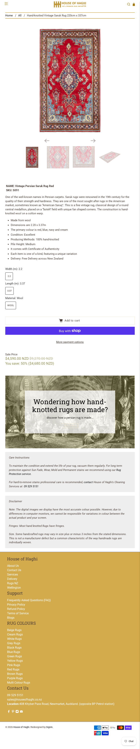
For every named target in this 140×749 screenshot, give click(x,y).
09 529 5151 (31, 486)
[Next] (93, 140)
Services (12, 574)
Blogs (10, 617)
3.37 (9, 290)
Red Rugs (13, 669)
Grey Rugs (13, 643)
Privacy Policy (16, 604)
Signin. (49, 727)
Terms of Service (18, 613)
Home (9, 15)
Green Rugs (14, 656)
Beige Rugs (14, 630)
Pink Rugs (13, 665)
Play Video (70, 425)
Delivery (12, 579)
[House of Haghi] (70, 4)
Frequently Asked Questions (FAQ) (29, 600)
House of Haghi (21, 727)
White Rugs (14, 639)
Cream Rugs (15, 634)
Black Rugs (14, 647)
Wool (10, 305)
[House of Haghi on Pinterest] (13, 712)
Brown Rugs (15, 674)
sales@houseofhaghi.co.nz (24, 699)
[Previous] (47, 140)
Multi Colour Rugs (18, 682)
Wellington (14, 587)
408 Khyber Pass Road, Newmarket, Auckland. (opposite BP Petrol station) (60, 704)
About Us (13, 565)
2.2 (9, 276)
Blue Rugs (13, 652)
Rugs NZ (12, 583)
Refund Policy (16, 609)
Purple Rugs (15, 678)
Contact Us (14, 570)
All (20, 15)
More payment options (70, 342)
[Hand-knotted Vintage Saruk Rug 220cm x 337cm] (70, 80)
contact (88, 482)
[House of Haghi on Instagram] (17, 712)
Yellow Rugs (15, 660)
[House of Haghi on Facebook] (8, 712)
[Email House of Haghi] (21, 712)
